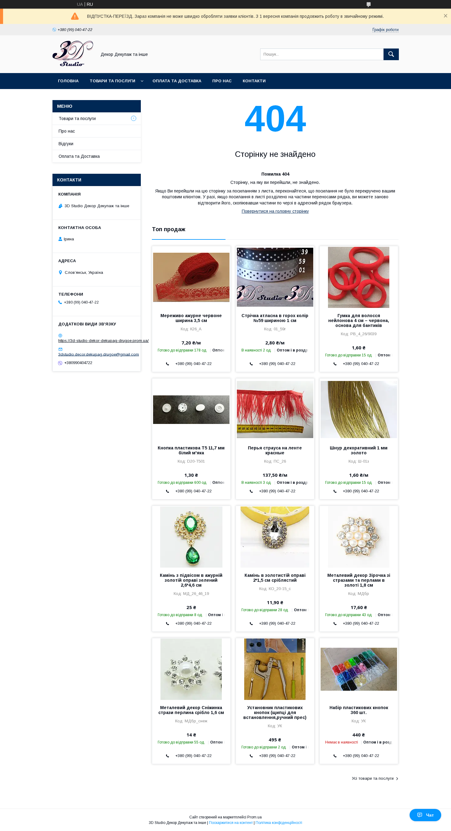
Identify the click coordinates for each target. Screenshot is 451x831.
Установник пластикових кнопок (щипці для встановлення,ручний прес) (274, 712)
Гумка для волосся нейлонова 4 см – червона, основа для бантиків (358, 320)
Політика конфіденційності (279, 823)
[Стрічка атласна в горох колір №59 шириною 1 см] (275, 277)
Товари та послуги (112, 81)
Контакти (254, 81)
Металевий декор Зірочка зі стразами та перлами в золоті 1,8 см (358, 580)
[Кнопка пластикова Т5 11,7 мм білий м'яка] (191, 409)
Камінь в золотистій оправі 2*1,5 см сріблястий (275, 578)
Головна (68, 81)
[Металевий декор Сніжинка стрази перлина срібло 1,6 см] (191, 669)
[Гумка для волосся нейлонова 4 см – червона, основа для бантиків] (359, 277)
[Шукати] (391, 54)
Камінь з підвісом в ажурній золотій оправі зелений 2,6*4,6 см (191, 580)
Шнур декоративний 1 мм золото (358, 450)
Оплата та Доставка (176, 81)
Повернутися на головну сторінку (275, 211)
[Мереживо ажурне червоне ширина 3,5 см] (191, 277)
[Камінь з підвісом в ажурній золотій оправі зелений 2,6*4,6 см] (191, 536)
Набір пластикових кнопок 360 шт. (359, 710)
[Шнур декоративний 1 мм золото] (359, 409)
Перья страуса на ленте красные (275, 450)
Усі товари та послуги (373, 778)
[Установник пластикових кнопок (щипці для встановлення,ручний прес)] (275, 669)
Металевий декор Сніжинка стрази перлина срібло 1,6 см (191, 710)
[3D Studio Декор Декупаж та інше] (72, 65)
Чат (430, 815)
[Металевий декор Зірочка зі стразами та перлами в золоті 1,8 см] (359, 536)
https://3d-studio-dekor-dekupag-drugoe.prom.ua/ (103, 340)
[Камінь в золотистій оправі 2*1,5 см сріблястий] (275, 536)
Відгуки (66, 143)
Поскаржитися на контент (231, 823)
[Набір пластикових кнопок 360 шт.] (359, 669)
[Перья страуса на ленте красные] (275, 409)
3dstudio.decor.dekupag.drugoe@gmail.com (98, 354)
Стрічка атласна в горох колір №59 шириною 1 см (274, 318)
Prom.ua (254, 817)
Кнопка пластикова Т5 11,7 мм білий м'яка (191, 450)
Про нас (222, 81)
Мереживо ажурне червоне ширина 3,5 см (191, 318)
